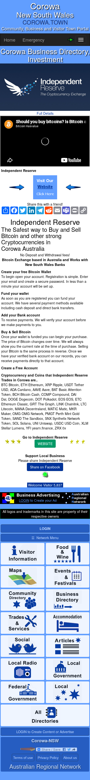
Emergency (33, 40)
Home (9, 40)
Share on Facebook (45, 467)
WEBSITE (45, 443)
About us (70, 758)
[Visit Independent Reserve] (45, 187)
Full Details (45, 113)
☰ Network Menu (45, 537)
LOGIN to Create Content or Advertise (45, 731)
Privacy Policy (48, 758)
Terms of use (23, 758)
